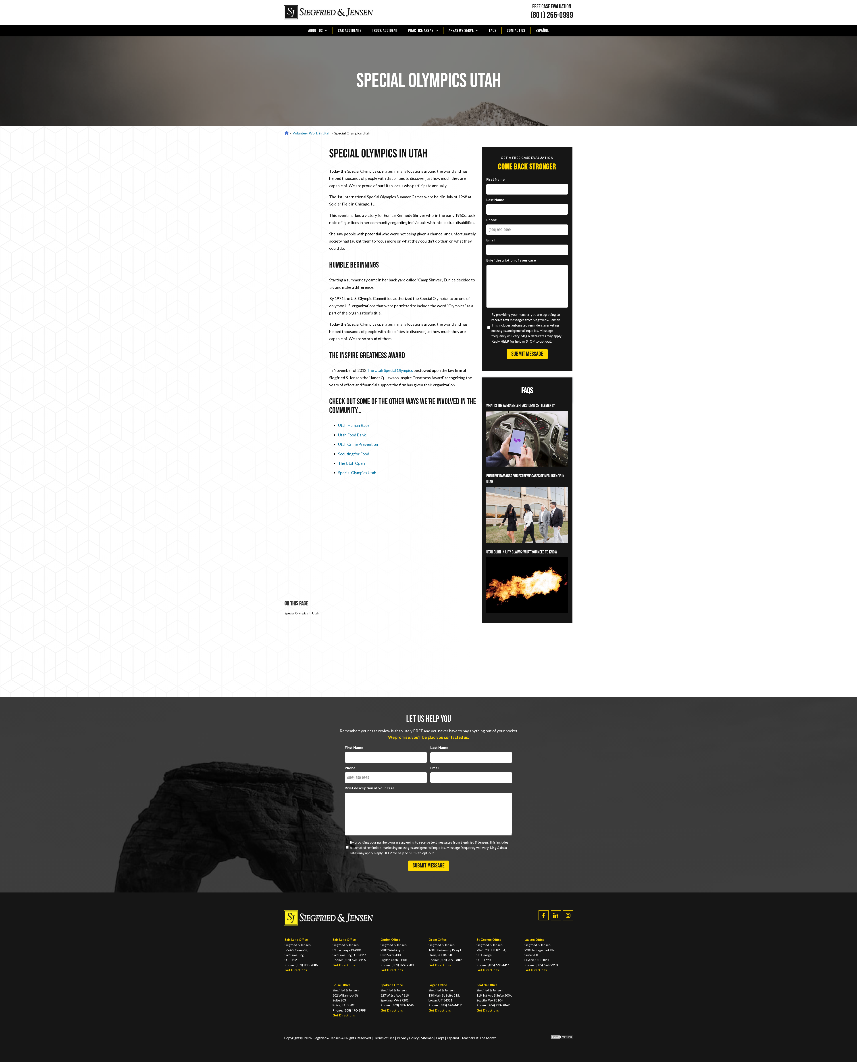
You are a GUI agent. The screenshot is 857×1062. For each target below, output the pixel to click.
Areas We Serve (461, 30)
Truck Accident (385, 30)
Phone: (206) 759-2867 (493, 1005)
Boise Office (341, 985)
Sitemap (427, 1038)
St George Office (488, 939)
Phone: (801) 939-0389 (445, 960)
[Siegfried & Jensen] (328, 12)
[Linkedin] (556, 915)
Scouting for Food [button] (353, 453)
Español (542, 30)
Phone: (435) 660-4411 (493, 965)
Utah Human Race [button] (354, 425)
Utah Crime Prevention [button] (358, 444)
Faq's (440, 1038)
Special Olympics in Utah (302, 613)
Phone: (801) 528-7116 (349, 960)
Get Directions (296, 970)
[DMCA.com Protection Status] (558, 1038)
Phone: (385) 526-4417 (445, 1005)
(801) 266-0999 (551, 15)
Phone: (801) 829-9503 (397, 965)
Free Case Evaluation (551, 6)
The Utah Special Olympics (390, 370)
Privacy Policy (408, 1038)
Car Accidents (350, 30)
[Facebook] (544, 915)
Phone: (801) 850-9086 (301, 965)
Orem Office (437, 939)
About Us (315, 30)
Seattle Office (486, 985)
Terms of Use (384, 1038)
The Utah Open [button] (351, 463)
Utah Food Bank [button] (352, 434)
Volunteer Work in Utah (311, 133)
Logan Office (437, 985)
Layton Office (534, 939)
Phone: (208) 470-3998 (349, 1010)
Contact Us (516, 30)
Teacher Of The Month (478, 1038)
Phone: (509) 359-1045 (397, 1005)
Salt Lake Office (296, 939)
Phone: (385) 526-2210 (540, 965)
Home (286, 133)
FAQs (492, 30)
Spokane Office (392, 985)
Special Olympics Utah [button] (357, 472)
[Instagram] (568, 915)
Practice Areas (420, 30)
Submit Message (527, 354)
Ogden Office (390, 939)
